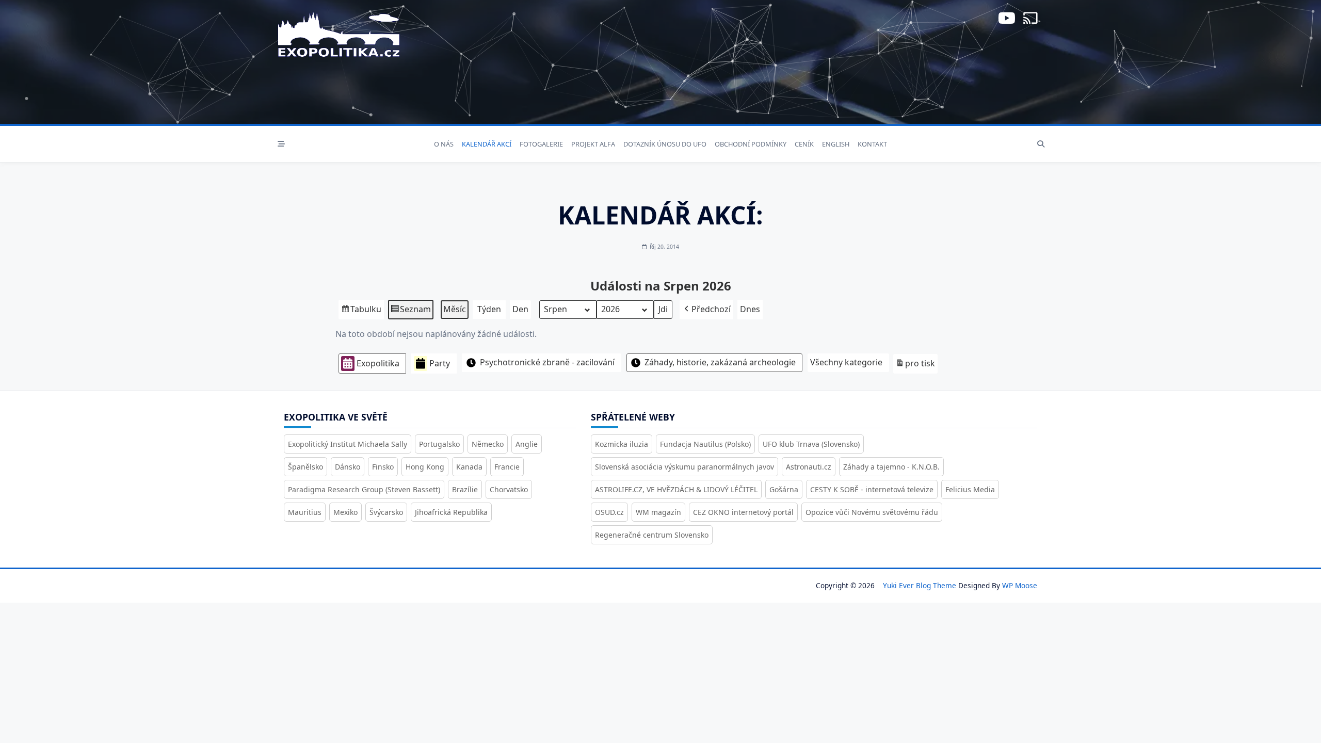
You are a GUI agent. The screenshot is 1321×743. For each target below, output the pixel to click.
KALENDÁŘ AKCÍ (486, 144)
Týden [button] (489, 309)
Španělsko (305, 467)
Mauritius (304, 512)
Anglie (526, 444)
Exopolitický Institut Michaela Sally (347, 444)
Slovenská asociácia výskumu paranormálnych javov (684, 467)
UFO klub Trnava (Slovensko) (811, 444)
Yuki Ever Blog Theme (919, 585)
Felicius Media (970, 489)
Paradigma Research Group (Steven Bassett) (364, 489)
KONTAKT (872, 144)
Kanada (469, 467)
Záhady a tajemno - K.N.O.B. (891, 467)
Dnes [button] (750, 309)
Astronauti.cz (808, 467)
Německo (488, 444)
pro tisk (915, 366)
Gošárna (783, 489)
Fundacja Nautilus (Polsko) (705, 444)
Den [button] (520, 309)
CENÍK (804, 144)
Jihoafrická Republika (451, 512)
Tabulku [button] (361, 311)
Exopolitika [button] (378, 363)
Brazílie (465, 489)
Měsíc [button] (454, 309)
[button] (706, 309)
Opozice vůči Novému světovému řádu (872, 512)
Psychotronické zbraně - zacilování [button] (547, 362)
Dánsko (347, 467)
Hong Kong (425, 467)
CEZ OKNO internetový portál (743, 512)
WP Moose (1019, 585)
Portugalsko (439, 444)
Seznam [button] (410, 311)
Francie (507, 467)
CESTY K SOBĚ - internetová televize (871, 489)
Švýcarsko (386, 512)
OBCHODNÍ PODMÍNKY (750, 144)
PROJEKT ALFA (593, 144)
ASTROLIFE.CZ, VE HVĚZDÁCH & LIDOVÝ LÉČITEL (676, 489)
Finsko (383, 467)
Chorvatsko (509, 489)
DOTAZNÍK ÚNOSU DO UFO (664, 144)
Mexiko (345, 512)
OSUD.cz (609, 512)
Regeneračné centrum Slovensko (651, 535)
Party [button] (439, 363)
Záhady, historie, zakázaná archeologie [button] (720, 362)
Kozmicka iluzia (621, 444)
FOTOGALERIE (541, 144)
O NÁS (444, 144)
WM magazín (658, 512)
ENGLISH (835, 144)
